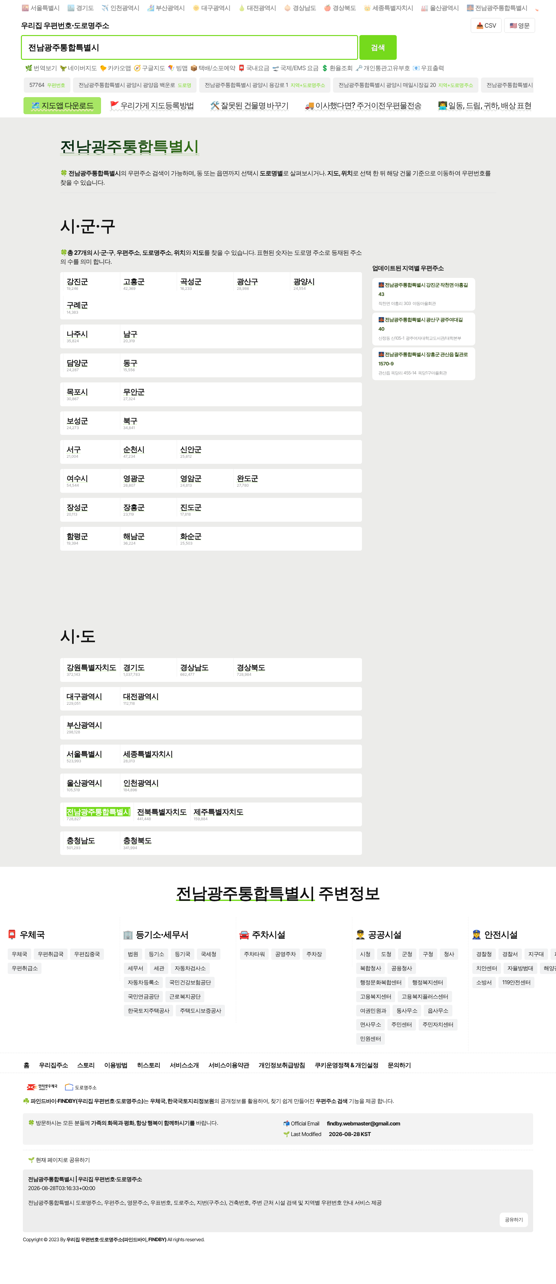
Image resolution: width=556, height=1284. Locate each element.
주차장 (314, 954)
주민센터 (401, 1024)
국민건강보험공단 (189, 982)
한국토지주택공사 (148, 1010)
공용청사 (401, 968)
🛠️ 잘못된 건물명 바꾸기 (249, 105)
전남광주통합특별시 (501, 7)
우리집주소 (53, 1064)
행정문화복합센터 (380, 982)
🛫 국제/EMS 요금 (295, 67)
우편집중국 (87, 954)
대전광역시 (261, 7)
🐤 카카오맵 (115, 67)
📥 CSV (486, 25)
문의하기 (399, 1064)
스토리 (86, 1064)
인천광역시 (124, 7)
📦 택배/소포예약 (212, 67)
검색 (378, 47)
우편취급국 (50, 954)
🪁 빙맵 (178, 67)
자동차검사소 (190, 968)
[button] (211, 585)
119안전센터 (516, 982)
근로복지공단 (184, 996)
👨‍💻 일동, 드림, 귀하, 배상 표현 (485, 105)
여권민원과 (373, 1010)
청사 (449, 954)
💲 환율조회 (337, 67)
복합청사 (370, 968)
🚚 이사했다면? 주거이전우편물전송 (363, 105)
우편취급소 (24, 968)
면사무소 (370, 1024)
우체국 (19, 954)
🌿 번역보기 (41, 67)
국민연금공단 (143, 996)
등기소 (156, 954)
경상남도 (304, 7)
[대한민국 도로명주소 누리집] (80, 1091)
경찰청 (484, 954)
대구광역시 (215, 7)
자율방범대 (520, 968)
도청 (386, 954)
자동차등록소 (143, 982)
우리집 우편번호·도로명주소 (65, 25)
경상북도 (344, 7)
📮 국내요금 (253, 67)
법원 (133, 954)
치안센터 (486, 968)
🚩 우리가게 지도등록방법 (152, 105)
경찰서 (510, 954)
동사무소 (406, 1010)
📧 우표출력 (428, 67)
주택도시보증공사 (200, 1010)
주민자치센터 (437, 1024)
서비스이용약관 (228, 1064)
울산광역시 (444, 7)
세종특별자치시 (393, 7)
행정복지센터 (427, 982)
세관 (159, 968)
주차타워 (254, 954)
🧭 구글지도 (149, 67)
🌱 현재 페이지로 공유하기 (59, 1160)
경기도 (85, 7)
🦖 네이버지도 (78, 67)
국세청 (208, 954)
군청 (407, 954)
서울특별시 (45, 7)
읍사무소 (438, 1010)
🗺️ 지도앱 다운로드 (62, 105)
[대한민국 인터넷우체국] (42, 1091)
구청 (428, 954)
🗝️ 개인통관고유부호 (382, 67)
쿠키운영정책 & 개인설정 (346, 1064)
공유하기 (514, 1219)
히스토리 (148, 1064)
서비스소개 (184, 1064)
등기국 (182, 954)
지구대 (536, 954)
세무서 (135, 968)
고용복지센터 (375, 996)
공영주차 (285, 954)
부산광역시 (170, 7)
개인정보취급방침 (282, 1064)
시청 (365, 954)
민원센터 (370, 1038)
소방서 (484, 982)
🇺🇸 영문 (520, 25)
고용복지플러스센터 (425, 996)
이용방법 (115, 1064)
